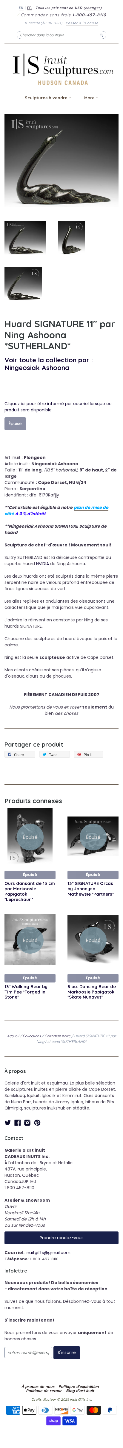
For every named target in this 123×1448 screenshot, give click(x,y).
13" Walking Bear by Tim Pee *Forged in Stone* (25, 992)
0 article (43, 23)
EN (21, 8)
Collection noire (57, 1036)
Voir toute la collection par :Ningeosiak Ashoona (48, 364)
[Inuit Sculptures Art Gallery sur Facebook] (17, 1122)
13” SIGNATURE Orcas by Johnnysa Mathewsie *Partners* (90, 888)
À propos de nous (37, 1386)
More (90, 98)
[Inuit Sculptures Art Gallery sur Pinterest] (37, 1122)
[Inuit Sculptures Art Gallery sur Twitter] (7, 1122)
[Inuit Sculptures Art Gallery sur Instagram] (27, 1122)
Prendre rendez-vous (62, 1238)
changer (92, 8)
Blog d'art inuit (80, 1391)
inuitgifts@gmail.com (48, 1253)
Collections (32, 1036)
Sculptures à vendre (47, 98)
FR (29, 8)
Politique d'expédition (79, 1386)
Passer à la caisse (82, 23)
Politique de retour (44, 1391)
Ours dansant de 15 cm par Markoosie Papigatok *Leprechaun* (29, 891)
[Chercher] (101, 35)
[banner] (61, 69)
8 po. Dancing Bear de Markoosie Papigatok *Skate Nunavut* (91, 992)
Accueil (13, 1036)
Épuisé (30, 874)
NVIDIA (42, 564)
